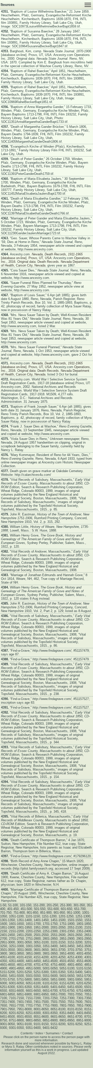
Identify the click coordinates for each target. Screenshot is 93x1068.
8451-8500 (7, 1016)
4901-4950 (16, 968)
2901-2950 (83, 938)
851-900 (46, 912)
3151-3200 (74, 942)
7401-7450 (24, 1002)
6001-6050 (16, 983)
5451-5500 (16, 976)
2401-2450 (7, 935)
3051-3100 (41, 942)
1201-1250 (66, 916)
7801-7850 (67, 1005)
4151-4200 (41, 957)
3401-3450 (67, 946)
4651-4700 (24, 964)
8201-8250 (16, 1013)
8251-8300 (33, 1013)
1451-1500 (58, 920)
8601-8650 (58, 1016)
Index (39, 1033)
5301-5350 (58, 972)
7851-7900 (83, 1005)
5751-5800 (24, 979)
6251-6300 (7, 987)
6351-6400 (41, 987)
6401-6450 (58, 987)
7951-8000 (24, 1009)
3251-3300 (16, 946)
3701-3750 (74, 950)
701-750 (5, 912)
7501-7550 (58, 1002)
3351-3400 (50, 946)
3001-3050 (24, 942)
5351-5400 (74, 972)
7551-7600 (74, 1002)
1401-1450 (41, 920)
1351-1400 (24, 920)
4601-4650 (7, 964)
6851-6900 (24, 994)
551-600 (53, 909)
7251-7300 (67, 998)
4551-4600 (83, 961)
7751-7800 (50, 1005)
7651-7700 (16, 1005)
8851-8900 (50, 1020)
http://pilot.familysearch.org (33, 868)
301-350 (79, 905)
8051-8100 (58, 1009)
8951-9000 (83, 1020)
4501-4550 (67, 961)
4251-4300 (74, 957)
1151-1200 (49, 916)
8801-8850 (33, 1020)
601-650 (66, 909)
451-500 (26, 909)
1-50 (3, 905)
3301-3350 (33, 946)
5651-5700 (83, 976)
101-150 (25, 905)
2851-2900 (67, 938)
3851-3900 (33, 953)
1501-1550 (74, 920)
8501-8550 (24, 1016)
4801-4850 (74, 964)
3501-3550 (7, 950)
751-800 (19, 912)
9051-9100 (24, 1024)
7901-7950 (7, 1009)
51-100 (13, 905)
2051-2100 (74, 927)
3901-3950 (50, 953)
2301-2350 (67, 931)
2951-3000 (7, 942)
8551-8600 (41, 1016)
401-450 (13, 909)
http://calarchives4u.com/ (33, 475)
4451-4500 (50, 961)
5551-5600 (50, 976)
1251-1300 (82, 916)
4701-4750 (41, 964)
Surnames (53, 1033)
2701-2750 (16, 938)
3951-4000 (67, 953)
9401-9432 (50, 1028)
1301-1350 (7, 920)
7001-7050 (74, 994)
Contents (27, 1033)
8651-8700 (74, 1016)
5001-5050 (50, 968)
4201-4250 (58, 957)
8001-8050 (41, 1009)
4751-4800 (58, 964)
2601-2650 (74, 935)
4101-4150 (24, 957)
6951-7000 (58, 994)
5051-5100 (67, 968)
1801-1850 (83, 924)
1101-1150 (33, 916)
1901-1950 (24, 927)
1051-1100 (16, 916)
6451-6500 (74, 987)
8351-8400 (67, 1013)
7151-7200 (33, 998)
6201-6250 (83, 983)
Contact (67, 1033)
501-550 (39, 909)
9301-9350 (16, 1028)
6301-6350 (24, 987)
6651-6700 (50, 990)
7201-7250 (50, 998)
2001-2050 (58, 927)
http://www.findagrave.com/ (51, 650)
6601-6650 (33, 990)
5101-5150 (83, 968)
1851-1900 (7, 927)
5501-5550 (33, 976)
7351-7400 (7, 1002)
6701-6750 (67, 990)
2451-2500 (24, 935)
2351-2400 (83, 931)
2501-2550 (41, 935)
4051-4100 (7, 957)
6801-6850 (7, 994)
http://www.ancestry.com (35, 249)
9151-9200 (58, 1024)
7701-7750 (33, 1005)
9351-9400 (33, 1028)
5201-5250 (24, 972)
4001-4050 (83, 953)
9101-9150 (41, 1024)
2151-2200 (16, 931)
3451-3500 (83, 946)
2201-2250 (33, 931)
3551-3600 (24, 950)
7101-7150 (16, 998)
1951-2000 (41, 927)
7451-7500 (41, 1002)
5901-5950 (74, 979)
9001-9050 (7, 1024)
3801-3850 (16, 953)
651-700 (80, 909)
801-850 (32, 912)
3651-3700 (58, 950)
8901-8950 (67, 1020)
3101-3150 (58, 942)
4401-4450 (33, 961)
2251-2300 (50, 931)
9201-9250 (74, 1024)
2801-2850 (50, 938)
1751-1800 (67, 924)
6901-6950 (41, 994)
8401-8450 (83, 1013)
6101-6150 (50, 983)
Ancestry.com (63, 55)
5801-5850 (41, 979)
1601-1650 (16, 924)
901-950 (59, 912)
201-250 (52, 905)
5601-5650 (67, 976)
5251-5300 (41, 972)
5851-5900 (58, 979)
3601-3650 (41, 950)
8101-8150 (74, 1009)
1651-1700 (33, 924)
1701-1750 (50, 924)
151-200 (39, 905)
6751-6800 (83, 990)
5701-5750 (7, 979)
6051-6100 (33, 983)
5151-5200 (7, 972)
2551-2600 (58, 935)
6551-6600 (16, 990)
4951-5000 (33, 968)
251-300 (65, 905)
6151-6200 (67, 983)
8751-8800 (16, 1020)
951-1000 (73, 912)
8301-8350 (50, 1013)
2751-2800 (33, 938)
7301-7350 (83, 998)
